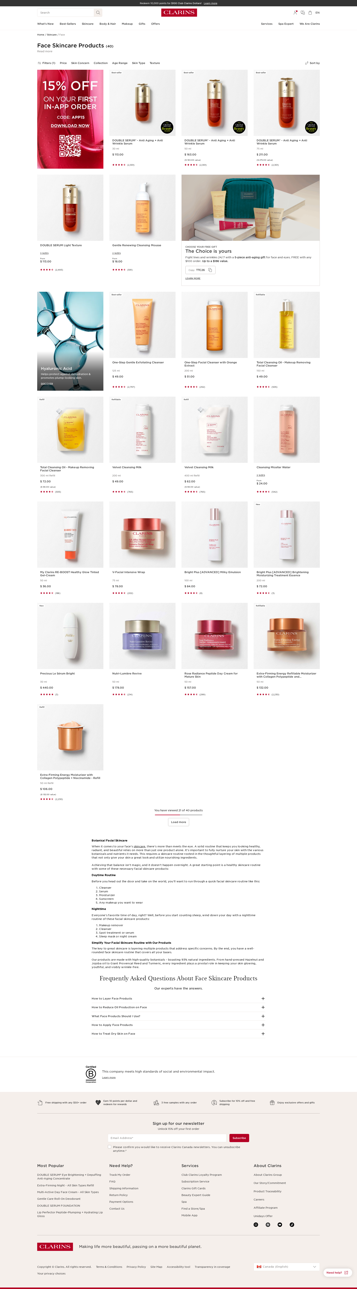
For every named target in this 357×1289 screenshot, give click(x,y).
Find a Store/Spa (193, 1208)
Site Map (156, 1266)
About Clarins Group (268, 1174)
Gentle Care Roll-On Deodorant (59, 1198)
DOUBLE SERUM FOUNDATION (58, 1205)
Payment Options (121, 1201)
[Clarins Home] (179, 12)
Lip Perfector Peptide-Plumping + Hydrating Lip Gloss (70, 1214)
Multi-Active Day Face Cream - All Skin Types (68, 1192)
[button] (44, 51)
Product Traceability (268, 1191)
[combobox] (287, 1267)
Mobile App (189, 1215)
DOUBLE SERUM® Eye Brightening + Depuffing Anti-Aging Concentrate (69, 1176)
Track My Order (119, 1174)
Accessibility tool (178, 1266)
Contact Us (116, 1208)
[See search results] (98, 13)
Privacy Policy (136, 1266)
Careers (259, 1199)
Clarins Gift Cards (193, 1188)
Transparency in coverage (212, 1266)
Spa (184, 1201)
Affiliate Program (266, 1207)
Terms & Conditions (109, 1266)
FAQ (112, 1181)
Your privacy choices (51, 1273)
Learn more (192, 278)
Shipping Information (123, 1188)
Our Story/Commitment (270, 1183)
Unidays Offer (263, 1216)
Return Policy (118, 1195)
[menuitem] (295, 12)
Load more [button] (178, 822)
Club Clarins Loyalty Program (201, 1174)
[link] (250, 230)
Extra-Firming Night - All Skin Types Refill (65, 1185)
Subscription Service (195, 1181)
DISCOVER (47, 383)
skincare (139, 846)
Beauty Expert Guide (195, 1195)
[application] (200, 270)
